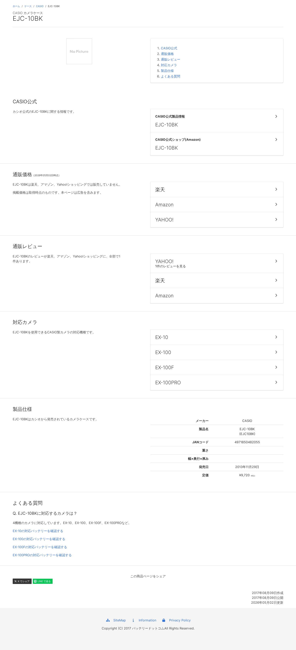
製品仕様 (167, 71)
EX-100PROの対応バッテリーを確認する (42, 555)
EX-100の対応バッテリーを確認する (39, 539)
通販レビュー (170, 59)
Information (146, 620)
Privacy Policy (178, 620)
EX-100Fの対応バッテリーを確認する (40, 547)
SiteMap (118, 620)
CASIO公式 (169, 48)
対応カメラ (169, 65)
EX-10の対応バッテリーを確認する (38, 531)
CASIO (39, 6)
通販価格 (167, 54)
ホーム (16, 6)
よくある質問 (170, 76)
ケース (28, 6)
